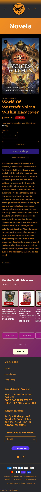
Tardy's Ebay (10, 380)
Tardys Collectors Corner (19, 476)
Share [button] (7, 263)
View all (20, 351)
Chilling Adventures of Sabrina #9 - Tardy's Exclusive (26, 312)
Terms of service (30, 479)
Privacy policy (17, 479)
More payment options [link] (20, 157)
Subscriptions (10, 374)
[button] (5, 9)
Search (7, 368)
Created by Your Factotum (9, 490)
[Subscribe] (33, 439)
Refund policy (13, 483)
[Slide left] (15, 344)
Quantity (5, 130)
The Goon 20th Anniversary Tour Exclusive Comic (10, 311)
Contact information (28, 483)
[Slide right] (25, 344)
